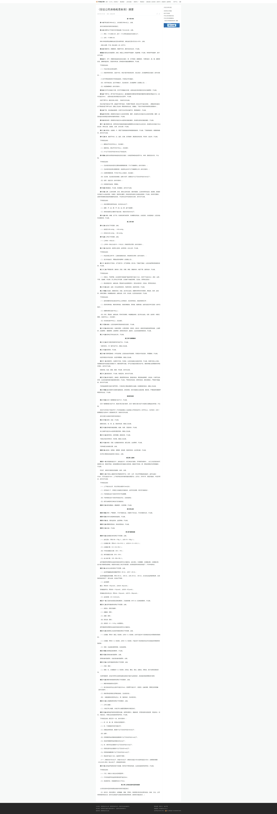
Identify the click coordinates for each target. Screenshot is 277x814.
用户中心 (175, 1)
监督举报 (169, 1)
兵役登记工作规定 (168, 11)
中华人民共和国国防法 (169, 18)
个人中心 (111, 1)
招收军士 (136, 1)
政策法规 (148, 1)
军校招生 (142, 1)
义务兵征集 (128, 1)
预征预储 (122, 1)
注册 (180, 1)
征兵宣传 (153, 1)
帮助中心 (161, 806)
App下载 (166, 806)
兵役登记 (116, 1)
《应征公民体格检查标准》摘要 (171, 20)
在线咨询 (164, 1)
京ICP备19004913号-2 (159, 810)
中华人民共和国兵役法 (169, 15)
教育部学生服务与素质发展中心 (108, 808)
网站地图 (156, 806)
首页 (107, 1)
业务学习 (159, 1)
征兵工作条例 (167, 13)
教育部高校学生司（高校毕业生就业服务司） (120, 806)
